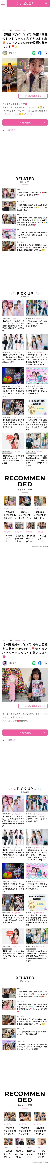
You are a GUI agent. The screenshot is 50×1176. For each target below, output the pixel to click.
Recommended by (37, 546)
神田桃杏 (12, 740)
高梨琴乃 (12, 130)
